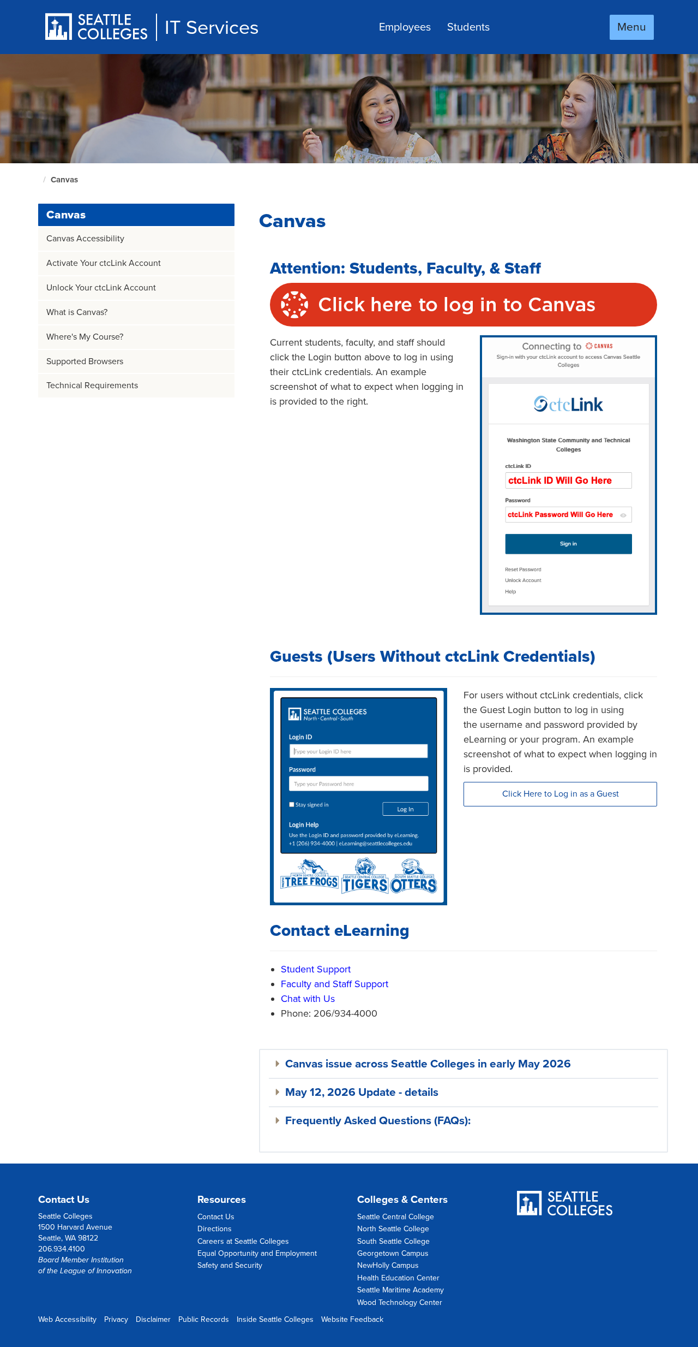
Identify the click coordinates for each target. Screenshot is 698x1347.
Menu (631, 27)
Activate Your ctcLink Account (103, 263)
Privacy (116, 1319)
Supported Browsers (84, 361)
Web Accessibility (67, 1319)
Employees (405, 27)
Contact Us (215, 1216)
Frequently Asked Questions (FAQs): (378, 1121)
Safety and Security (229, 1265)
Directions (214, 1228)
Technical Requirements (92, 385)
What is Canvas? (76, 312)
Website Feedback (352, 1319)
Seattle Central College (395, 1216)
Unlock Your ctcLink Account (101, 287)
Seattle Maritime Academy (400, 1290)
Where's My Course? (84, 336)
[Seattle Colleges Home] (100, 28)
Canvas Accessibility (85, 238)
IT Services (212, 27)
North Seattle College (393, 1228)
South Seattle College (393, 1241)
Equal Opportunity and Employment (257, 1253)
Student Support (316, 969)
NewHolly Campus (388, 1265)
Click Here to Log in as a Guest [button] (560, 793)
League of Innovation (96, 1270)
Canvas (66, 215)
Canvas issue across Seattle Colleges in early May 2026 (428, 1064)
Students (468, 27)
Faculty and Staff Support (334, 984)
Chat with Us (308, 999)
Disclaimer (153, 1319)
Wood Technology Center (399, 1302)
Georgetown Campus (393, 1253)
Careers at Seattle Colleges (243, 1241)
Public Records (203, 1319)
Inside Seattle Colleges (275, 1319)
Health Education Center (398, 1278)
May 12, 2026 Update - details (361, 1092)
